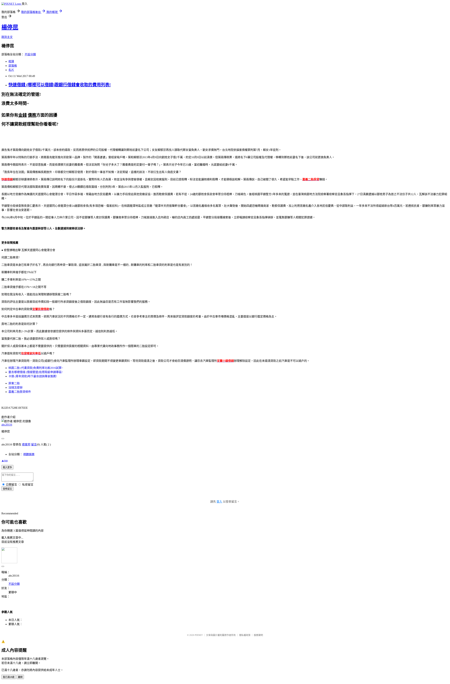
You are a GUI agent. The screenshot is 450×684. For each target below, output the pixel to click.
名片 (11, 69)
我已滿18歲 (8, 677)
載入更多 (7, 467)
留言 (34, 444)
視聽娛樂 (28, 454)
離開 (20, 677)
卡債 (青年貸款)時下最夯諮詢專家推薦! (32, 376)
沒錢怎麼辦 (15, 387)
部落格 (12, 65)
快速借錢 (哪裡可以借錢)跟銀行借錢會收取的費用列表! (59, 84)
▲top (4, 460)
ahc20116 (6, 424)
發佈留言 (7, 488)
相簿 (11, 61)
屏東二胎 (14, 383)
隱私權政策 (244, 635)
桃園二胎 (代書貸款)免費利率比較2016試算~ (35, 367)
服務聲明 (258, 635)
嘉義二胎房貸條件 (19, 391)
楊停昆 (9, 27)
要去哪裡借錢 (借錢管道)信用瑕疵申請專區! (35, 372)
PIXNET (199, 635)
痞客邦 (26, 444)
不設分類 (30, 54)
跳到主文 (7, 37)
